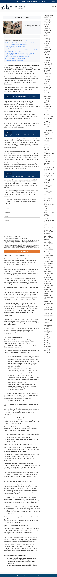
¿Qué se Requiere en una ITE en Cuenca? (49, 220)
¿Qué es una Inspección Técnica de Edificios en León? (47, 79)
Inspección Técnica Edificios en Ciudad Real (49, 261)
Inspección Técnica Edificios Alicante (49, 237)
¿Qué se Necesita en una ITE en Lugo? (49, 175)
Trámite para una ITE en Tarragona (48, 350)
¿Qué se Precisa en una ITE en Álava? (48, 186)
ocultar (26, 40)
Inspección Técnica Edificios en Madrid (49, 273)
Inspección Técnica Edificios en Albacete (49, 249)
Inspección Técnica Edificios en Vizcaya (49, 285)
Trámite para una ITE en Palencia (48, 338)
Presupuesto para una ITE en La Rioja (48, 315)
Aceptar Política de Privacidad (13, 236)
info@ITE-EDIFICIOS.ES (46, 1)
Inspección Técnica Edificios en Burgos (49, 255)
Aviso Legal (19, 247)
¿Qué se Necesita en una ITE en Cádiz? (49, 169)
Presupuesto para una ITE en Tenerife (48, 320)
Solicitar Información (22, 251)
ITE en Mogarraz (22, 17)
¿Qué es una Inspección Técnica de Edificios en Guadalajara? (48, 60)
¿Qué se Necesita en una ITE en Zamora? (49, 180)
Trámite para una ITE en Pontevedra (48, 344)
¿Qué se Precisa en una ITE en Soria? (48, 192)
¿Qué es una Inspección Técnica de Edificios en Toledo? (47, 98)
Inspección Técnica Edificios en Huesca (49, 267)
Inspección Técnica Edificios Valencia (49, 297)
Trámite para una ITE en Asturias (48, 326)
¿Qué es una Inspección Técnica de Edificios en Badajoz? (47, 41)
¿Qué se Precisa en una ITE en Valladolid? (48, 198)
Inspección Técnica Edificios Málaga (49, 291)
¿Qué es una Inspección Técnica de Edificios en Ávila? (47, 32)
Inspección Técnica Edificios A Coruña (49, 232)
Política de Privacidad (28, 247)
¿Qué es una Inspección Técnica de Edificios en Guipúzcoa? (47, 70)
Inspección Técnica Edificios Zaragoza (49, 303)
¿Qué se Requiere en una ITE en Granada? (49, 226)
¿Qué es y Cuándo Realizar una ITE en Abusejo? (22, 558)
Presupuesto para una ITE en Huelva (48, 309)
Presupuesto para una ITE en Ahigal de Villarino (22, 565)
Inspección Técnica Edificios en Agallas (20, 560)
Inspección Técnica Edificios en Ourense (49, 279)
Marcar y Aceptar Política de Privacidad (16, 238)
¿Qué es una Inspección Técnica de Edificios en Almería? (47, 22)
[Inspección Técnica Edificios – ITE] (13, 6)
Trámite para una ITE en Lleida (48, 332)
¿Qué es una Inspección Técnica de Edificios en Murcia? (47, 89)
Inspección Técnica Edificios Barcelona (49, 243)
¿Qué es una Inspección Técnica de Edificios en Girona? (47, 51)
